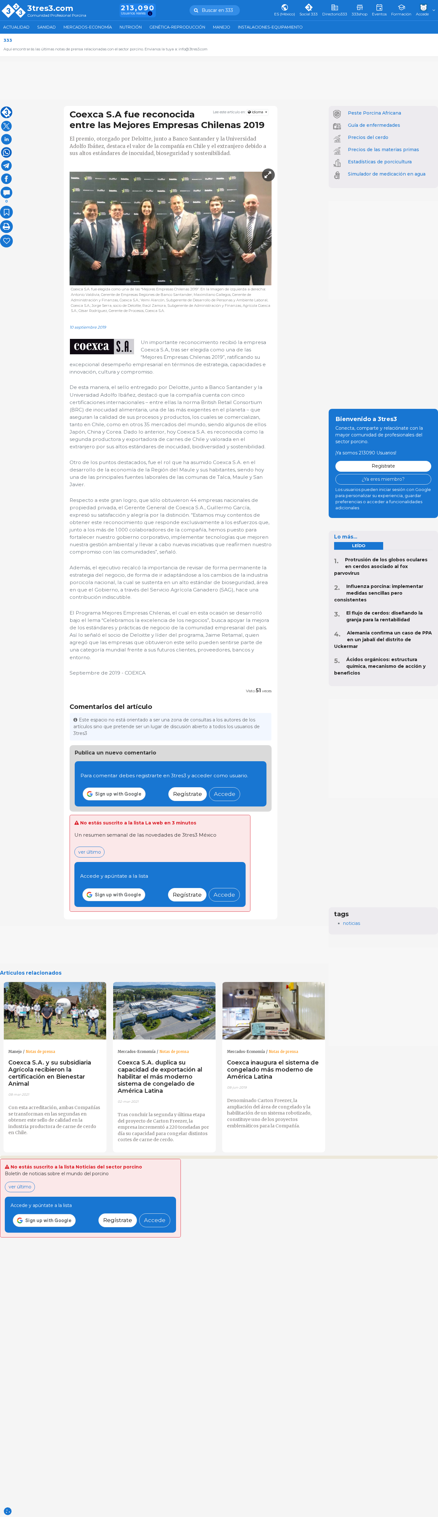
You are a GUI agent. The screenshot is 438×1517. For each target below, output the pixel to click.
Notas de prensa (40, 1051)
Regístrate (187, 793)
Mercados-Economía (87, 27)
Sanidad (46, 27)
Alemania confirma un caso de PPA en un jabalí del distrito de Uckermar (383, 639)
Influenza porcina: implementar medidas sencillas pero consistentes (378, 593)
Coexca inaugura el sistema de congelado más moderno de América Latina (273, 1069)
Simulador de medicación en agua (386, 174)
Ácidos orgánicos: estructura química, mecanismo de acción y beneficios (379, 666)
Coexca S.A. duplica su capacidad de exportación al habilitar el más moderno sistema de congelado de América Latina (160, 1076)
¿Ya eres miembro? (383, 479)
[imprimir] (6, 226)
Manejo (221, 27)
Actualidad (16, 27)
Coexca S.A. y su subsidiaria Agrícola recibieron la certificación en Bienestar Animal (49, 1073)
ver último (89, 852)
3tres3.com (50, 8)
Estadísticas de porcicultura (380, 162)
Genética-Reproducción (177, 27)
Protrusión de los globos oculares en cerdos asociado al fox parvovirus (380, 566)
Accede (224, 793)
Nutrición (131, 27)
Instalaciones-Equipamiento (270, 27)
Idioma (257, 112)
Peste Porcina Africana (374, 113)
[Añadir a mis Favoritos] (6, 212)
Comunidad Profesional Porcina (56, 15)
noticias (351, 923)
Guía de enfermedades (374, 125)
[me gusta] (6, 241)
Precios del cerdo (368, 137)
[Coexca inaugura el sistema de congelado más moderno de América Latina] (273, 1011)
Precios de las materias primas (383, 149)
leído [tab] (358, 545)
